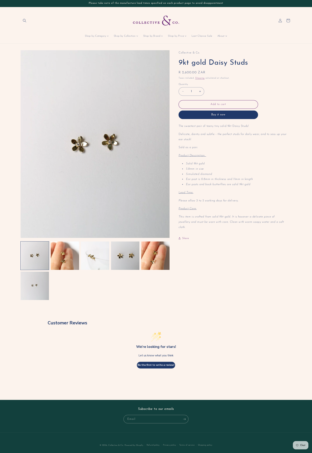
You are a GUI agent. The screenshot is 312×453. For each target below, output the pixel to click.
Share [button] (185, 238)
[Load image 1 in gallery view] (35, 255)
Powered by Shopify (134, 445)
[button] (25, 21)
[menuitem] (96, 36)
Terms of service (186, 445)
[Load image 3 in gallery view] (95, 255)
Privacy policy (169, 445)
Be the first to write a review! (156, 365)
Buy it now (218, 114)
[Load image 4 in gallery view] (125, 255)
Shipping (200, 78)
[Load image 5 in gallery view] (155, 255)
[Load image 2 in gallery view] (65, 255)
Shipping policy (205, 445)
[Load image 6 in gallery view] (35, 286)
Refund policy (153, 445)
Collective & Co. (116, 445)
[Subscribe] (184, 419)
